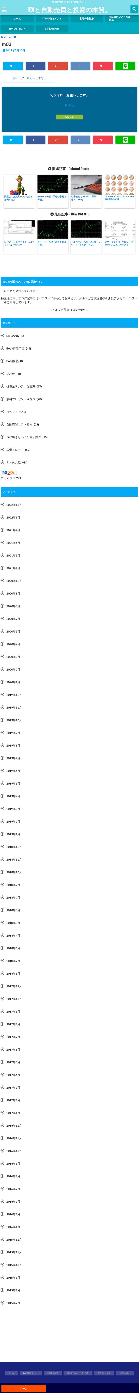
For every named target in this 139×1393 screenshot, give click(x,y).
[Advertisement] (69, 1335)
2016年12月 (14, 1125)
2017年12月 (14, 986)
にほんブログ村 (11, 478)
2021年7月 (13, 530)
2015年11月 (14, 1252)
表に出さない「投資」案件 (120, 18)
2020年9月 (13, 593)
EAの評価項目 (15, 348)
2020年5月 (13, 631)
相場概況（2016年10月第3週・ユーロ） (84, 198)
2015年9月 (13, 1277)
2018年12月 (14, 846)
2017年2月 (13, 1100)
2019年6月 (13, 770)
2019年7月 (13, 758)
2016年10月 (14, 1150)
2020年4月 (13, 644)
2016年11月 (14, 1138)
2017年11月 (14, 998)
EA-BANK (12, 335)
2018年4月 (13, 935)
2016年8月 (13, 1176)
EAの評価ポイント (52, 18)
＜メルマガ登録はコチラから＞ (69, 309)
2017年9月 (13, 1011)
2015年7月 (13, 1303)
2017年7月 (13, 1036)
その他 (10, 373)
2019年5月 (13, 783)
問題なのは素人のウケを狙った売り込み (18, 198)
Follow (69, 105)
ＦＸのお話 (13, 462)
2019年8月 (13, 745)
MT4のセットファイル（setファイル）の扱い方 (19, 243)
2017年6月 (13, 1049)
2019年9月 (13, 732)
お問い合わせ (52, 28)
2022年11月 (14, 504)
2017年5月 (13, 1062)
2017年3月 (13, 1087)
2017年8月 (13, 1024)
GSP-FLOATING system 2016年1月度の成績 (119, 198)
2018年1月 (13, 973)
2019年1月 (13, 834)
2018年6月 (13, 910)
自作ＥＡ (12, 411)
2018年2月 (13, 960)
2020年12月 (14, 580)
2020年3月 (13, 656)
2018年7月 (13, 897)
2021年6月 (13, 542)
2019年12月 (14, 694)
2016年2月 (13, 1214)
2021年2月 (13, 568)
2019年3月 (13, 808)
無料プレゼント (17, 28)
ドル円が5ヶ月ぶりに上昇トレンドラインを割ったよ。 (86, 243)
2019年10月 (14, 720)
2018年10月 (14, 872)
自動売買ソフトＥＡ (19, 424)
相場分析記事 (87, 18)
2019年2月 (13, 821)
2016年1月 (13, 1226)
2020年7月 (13, 618)
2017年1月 (13, 1112)
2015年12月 (14, 1239)
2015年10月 (14, 1264)
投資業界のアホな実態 (20, 386)
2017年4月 (13, 1074)
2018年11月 (14, 859)
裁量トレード (15, 449)
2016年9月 (13, 1163)
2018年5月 (13, 922)
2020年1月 (13, 682)
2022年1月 (13, 517)
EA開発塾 (12, 361)
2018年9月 (13, 884)
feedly (70, 117)
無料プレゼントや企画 (20, 399)
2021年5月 (13, 555)
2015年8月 (13, 1290)
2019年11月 (14, 707)
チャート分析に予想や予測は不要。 (52, 198)
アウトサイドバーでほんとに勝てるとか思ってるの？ (119, 243)
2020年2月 (13, 669)
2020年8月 (13, 606)
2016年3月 (13, 1201)
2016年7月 (13, 1188)
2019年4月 (13, 796)
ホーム (17, 18)
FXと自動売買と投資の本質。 (69, 10)
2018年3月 (13, 948)
